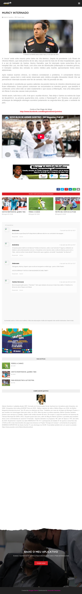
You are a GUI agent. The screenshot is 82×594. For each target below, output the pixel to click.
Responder (15, 237)
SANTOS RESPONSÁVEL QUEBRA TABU (14, 212)
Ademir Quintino (8, 17)
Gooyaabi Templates (54, 590)
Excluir (21, 237)
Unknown (15, 230)
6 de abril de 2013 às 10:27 (67, 263)
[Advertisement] (17, 444)
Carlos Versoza (18, 282)
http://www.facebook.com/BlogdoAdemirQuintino (41, 112)
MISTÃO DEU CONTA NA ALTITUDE (65, 212)
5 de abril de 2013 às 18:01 (67, 230)
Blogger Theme (33, 590)
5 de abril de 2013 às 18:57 (67, 245)
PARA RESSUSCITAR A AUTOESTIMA (22, 380)
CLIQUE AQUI (41, 563)
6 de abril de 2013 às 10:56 (67, 282)
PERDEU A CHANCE (34, 212)
